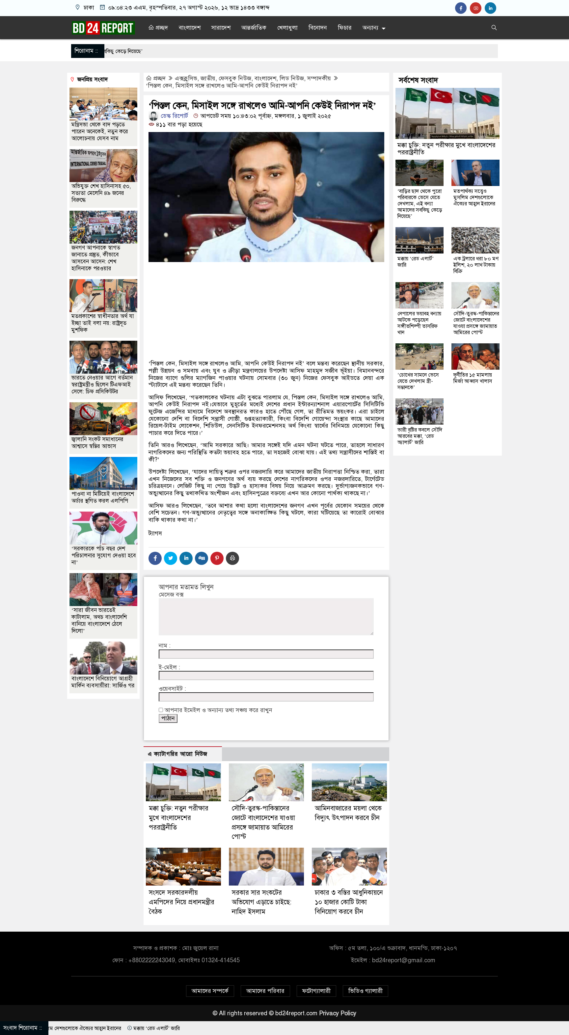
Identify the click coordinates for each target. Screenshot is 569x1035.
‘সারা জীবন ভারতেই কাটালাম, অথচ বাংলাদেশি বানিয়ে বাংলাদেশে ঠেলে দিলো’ (99, 620)
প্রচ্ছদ (161, 27)
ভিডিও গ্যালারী (365, 991)
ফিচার (345, 27)
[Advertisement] (266, 334)
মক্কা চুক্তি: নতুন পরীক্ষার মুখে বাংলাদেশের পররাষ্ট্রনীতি (178, 818)
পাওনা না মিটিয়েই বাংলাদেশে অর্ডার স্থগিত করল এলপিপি (102, 497)
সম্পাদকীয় (319, 78)
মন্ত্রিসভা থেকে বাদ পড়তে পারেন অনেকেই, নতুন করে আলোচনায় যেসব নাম (99, 131)
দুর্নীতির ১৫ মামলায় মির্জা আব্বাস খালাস (472, 377)
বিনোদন (318, 27)
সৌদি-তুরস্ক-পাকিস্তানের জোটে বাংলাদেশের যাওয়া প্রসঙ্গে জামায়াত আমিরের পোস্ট (476, 322)
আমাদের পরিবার (265, 991)
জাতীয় (208, 78)
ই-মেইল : (169, 667)
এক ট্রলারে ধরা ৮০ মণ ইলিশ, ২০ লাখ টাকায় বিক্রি (476, 264)
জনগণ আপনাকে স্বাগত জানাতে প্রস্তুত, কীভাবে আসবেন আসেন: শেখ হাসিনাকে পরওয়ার (95, 258)
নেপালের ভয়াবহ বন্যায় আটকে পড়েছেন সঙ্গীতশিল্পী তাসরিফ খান (419, 322)
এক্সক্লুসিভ (186, 78)
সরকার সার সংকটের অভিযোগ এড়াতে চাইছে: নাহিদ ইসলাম (261, 902)
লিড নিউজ (292, 78)
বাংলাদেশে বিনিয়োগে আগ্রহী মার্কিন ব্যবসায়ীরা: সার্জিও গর (103, 682)
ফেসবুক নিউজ (235, 78)
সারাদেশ (220, 27)
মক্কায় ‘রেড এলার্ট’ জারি (415, 261)
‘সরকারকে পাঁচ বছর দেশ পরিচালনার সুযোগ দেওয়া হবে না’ (103, 555)
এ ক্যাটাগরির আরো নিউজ (177, 754)
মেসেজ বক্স (171, 594)
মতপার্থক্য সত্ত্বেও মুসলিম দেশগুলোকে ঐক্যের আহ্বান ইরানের (474, 197)
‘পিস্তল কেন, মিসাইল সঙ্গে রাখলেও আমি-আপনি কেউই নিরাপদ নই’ (222, 85)
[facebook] (462, 8)
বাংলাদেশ (190, 27)
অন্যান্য (370, 27)
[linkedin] (491, 8)
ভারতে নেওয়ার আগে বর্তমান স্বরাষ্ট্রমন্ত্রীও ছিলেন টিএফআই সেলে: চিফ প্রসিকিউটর (102, 384)
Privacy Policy (337, 1013)
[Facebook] (155, 558)
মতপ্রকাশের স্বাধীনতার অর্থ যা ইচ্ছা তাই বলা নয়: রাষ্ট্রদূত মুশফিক (102, 322)
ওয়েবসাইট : (172, 688)
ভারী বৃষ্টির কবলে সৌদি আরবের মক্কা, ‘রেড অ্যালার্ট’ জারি (419, 435)
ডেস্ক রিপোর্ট (173, 115)
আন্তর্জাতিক (253, 27)
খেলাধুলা (287, 27)
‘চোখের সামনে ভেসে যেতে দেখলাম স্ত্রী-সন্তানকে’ (418, 380)
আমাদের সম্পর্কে (210, 991)
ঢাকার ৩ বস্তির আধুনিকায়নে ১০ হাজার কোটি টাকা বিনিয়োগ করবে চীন (349, 902)
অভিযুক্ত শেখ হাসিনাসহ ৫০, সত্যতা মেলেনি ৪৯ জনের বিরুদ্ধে (101, 192)
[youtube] (477, 8)
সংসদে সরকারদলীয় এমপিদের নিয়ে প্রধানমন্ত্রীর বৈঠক (181, 902)
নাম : (165, 645)
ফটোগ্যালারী (316, 991)
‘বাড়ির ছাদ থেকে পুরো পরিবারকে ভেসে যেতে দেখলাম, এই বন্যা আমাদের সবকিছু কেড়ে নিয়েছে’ (419, 203)
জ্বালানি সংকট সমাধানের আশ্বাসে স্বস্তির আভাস (97, 442)
